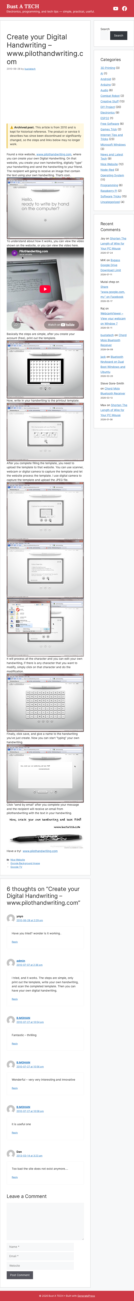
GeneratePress (86, 1295)
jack (103, 356)
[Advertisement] (45, 99)
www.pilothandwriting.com (53, 154)
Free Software (109, 123)
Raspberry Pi (108, 190)
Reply (15, 941)
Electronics (107, 112)
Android (105, 79)
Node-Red (107, 169)
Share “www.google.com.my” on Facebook (112, 291)
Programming (109, 185)
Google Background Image (25, 863)
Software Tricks (110, 196)
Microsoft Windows (113, 144)
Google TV (16, 866)
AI (101, 73)
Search (105, 29)
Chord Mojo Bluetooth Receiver (113, 340)
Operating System (112, 175)
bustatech (107, 335)
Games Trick (108, 129)
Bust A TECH (23, 6)
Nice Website (17, 859)
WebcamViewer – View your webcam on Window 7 (113, 318)
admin (21, 960)
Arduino (105, 84)
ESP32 (104, 118)
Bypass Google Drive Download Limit (110, 265)
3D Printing (107, 68)
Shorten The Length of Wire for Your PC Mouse (113, 243)
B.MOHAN (23, 1018)
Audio (104, 90)
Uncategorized (110, 202)
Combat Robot (110, 95)
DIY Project (107, 107)
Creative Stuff (109, 101)
